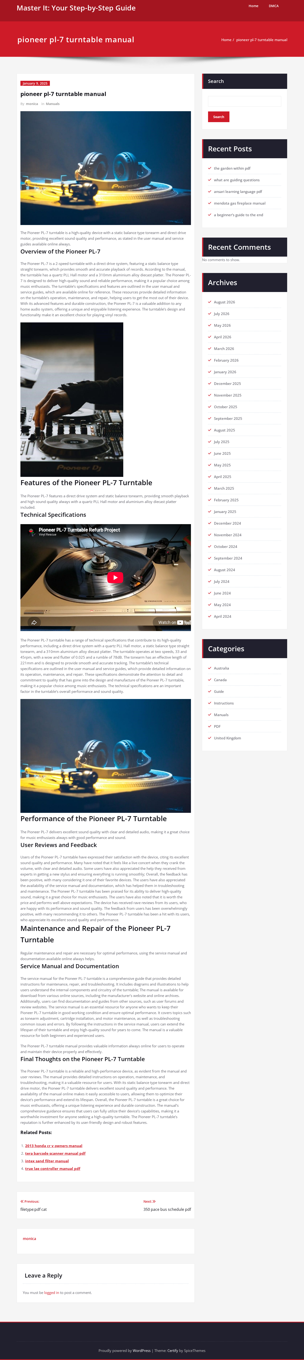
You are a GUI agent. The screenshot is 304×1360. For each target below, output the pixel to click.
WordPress (142, 1350)
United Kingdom (227, 738)
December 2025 (227, 383)
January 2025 (225, 511)
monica (32, 103)
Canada (220, 679)
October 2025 (225, 406)
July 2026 (221, 313)
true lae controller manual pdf (52, 1168)
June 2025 (222, 453)
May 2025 (222, 465)
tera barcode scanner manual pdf (55, 1153)
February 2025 (226, 500)
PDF (217, 726)
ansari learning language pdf (238, 191)
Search (216, 81)
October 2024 (225, 546)
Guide (219, 691)
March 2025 (224, 488)
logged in (51, 1292)
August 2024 (224, 569)
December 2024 (227, 523)
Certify (172, 1350)
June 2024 (222, 593)
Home (253, 6)
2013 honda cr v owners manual (53, 1145)
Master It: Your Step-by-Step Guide (76, 8)
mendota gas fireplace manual (240, 203)
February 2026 (226, 360)
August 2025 (224, 430)
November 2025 (228, 395)
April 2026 (222, 337)
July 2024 (221, 581)
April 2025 (222, 476)
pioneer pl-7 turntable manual (261, 39)
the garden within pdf (232, 168)
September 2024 (228, 558)
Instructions (224, 703)
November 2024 (228, 534)
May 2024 (222, 604)
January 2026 (225, 371)
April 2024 (222, 616)
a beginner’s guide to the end (238, 214)
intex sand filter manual (47, 1161)
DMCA (274, 6)
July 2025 (221, 441)
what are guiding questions (237, 179)
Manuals (53, 103)
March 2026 (224, 348)
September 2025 (228, 418)
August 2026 (224, 302)
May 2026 (222, 325)
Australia (221, 668)
